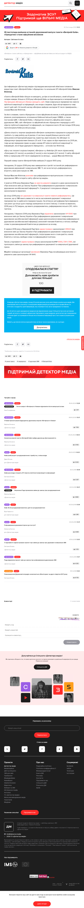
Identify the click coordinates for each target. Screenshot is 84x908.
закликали (35, 252)
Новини (17, 27)
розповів (29, 175)
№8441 (68, 229)
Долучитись (42, 327)
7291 (65, 242)
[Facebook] (17, 59)
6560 (60, 242)
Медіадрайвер (9, 778)
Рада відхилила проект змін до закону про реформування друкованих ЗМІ (30, 560)
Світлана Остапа (17, 39)
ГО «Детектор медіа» (12, 795)
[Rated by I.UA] (51, 877)
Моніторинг (8, 571)
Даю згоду (42, 904)
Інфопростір (9, 27)
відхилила (49, 214)
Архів (38, 788)
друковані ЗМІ (34, 361)
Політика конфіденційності (46, 768)
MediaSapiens (9, 768)
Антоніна (7, 793)
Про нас (40, 762)
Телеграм (70, 771)
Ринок (7, 452)
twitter (69, 768)
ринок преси (10, 361)
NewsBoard (8, 780)
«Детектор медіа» (73, 339)
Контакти (39, 778)
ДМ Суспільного (10, 771)
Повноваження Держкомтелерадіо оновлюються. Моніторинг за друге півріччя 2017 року (35, 574)
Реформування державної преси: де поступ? (20, 525)
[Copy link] (28, 59)
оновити (76, 615)
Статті (13, 452)
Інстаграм (70, 773)
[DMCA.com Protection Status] (33, 877)
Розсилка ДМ (41, 785)
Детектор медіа (10, 766)
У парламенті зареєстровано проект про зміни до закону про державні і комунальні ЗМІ (35, 543)
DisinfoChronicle (10, 783)
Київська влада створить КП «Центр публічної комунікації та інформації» (29, 473)
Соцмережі (72, 762)
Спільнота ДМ (42, 667)
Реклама (39, 776)
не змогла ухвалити (42, 183)
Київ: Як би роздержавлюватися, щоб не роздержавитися (24, 508)
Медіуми (7, 802)
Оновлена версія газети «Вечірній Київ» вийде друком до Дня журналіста (30, 438)
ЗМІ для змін (8, 773)
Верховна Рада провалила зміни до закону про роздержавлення (37, 490)
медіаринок (22, 361)
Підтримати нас (42, 780)
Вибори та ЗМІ (9, 788)
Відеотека (8, 785)
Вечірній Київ (47, 361)
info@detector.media (14, 834)
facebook (70, 766)
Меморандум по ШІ (43, 771)
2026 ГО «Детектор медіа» (16, 836)
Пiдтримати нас (30, 812)
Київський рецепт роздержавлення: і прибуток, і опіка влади (25, 455)
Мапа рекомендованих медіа (14, 797)
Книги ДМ (40, 773)
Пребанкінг (8, 776)
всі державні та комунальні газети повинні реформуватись (46, 196)
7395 (70, 242)
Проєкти (8, 762)
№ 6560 (69, 214)
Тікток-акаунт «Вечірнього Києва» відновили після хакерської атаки (40, 406)
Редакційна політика (43, 766)
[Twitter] (23, 59)
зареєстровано (46, 229)
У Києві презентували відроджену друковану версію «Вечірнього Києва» (30, 421)
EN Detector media (11, 790)
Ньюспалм (8, 800)
